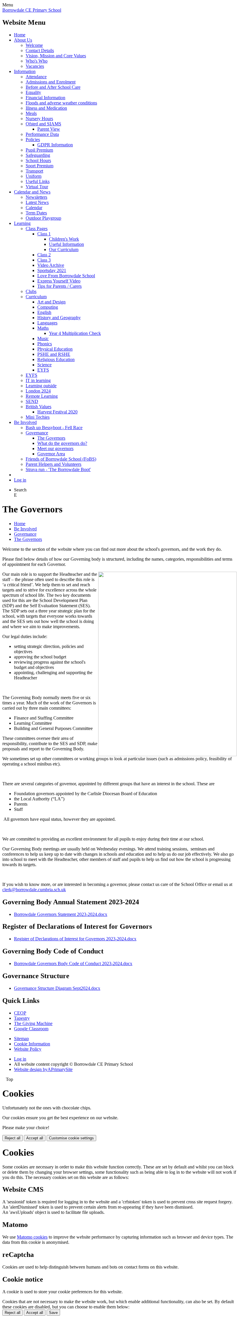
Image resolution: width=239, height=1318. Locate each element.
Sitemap (21, 1038)
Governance (37, 432)
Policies (33, 139)
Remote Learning (42, 396)
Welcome (34, 45)
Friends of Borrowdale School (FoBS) (61, 458)
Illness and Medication (46, 108)
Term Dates (36, 212)
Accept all (34, 1138)
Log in (20, 479)
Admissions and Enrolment (50, 81)
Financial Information (45, 97)
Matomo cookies (32, 1236)
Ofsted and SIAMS (43, 123)
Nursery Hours (39, 118)
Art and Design (51, 301)
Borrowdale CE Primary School (31, 10)
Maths (43, 328)
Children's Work (64, 239)
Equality (33, 92)
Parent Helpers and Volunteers (53, 464)
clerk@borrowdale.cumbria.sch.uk (34, 889)
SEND (32, 401)
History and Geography (59, 317)
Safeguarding (38, 155)
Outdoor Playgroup (43, 218)
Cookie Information (32, 1043)
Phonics (44, 343)
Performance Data (42, 134)
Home (19, 34)
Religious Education (56, 359)
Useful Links (38, 181)
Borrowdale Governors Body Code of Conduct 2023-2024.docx (73, 963)
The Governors (51, 438)
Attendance (36, 76)
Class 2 (44, 254)
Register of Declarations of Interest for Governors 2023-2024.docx (75, 938)
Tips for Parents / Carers (59, 286)
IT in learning (38, 380)
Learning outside (41, 385)
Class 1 (44, 233)
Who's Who (37, 60)
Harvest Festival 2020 (57, 411)
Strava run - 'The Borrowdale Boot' (58, 469)
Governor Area (51, 453)
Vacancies (35, 66)
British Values (38, 406)
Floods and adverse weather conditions (61, 102)
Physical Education (55, 349)
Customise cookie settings (71, 1138)
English (44, 312)
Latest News (37, 202)
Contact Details (40, 50)
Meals (31, 113)
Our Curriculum (63, 249)
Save (53, 1312)
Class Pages (37, 228)
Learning (22, 223)
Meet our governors (55, 448)
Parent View (48, 129)
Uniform (33, 176)
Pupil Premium (39, 150)
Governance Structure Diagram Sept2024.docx (57, 988)
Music (43, 338)
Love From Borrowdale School (66, 275)
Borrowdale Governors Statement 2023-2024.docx (60, 914)
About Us (23, 40)
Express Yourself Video (58, 280)
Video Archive (50, 265)
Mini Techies (38, 417)
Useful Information (66, 244)
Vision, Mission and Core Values (56, 55)
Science (44, 364)
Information (25, 71)
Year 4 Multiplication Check (75, 333)
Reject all (12, 1138)
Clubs (31, 291)
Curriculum (36, 296)
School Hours (38, 160)
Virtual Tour (37, 186)
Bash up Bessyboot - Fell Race (54, 427)
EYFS (43, 369)
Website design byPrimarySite (43, 1069)
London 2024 (38, 390)
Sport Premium (39, 165)
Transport (34, 170)
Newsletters (36, 197)
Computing (47, 307)
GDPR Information (55, 144)
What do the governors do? (62, 443)
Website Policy (27, 1049)
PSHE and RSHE (53, 354)
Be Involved (25, 422)
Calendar (34, 207)
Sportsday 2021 (51, 270)
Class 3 (44, 259)
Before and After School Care (53, 87)
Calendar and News (32, 191)
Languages (47, 322)
